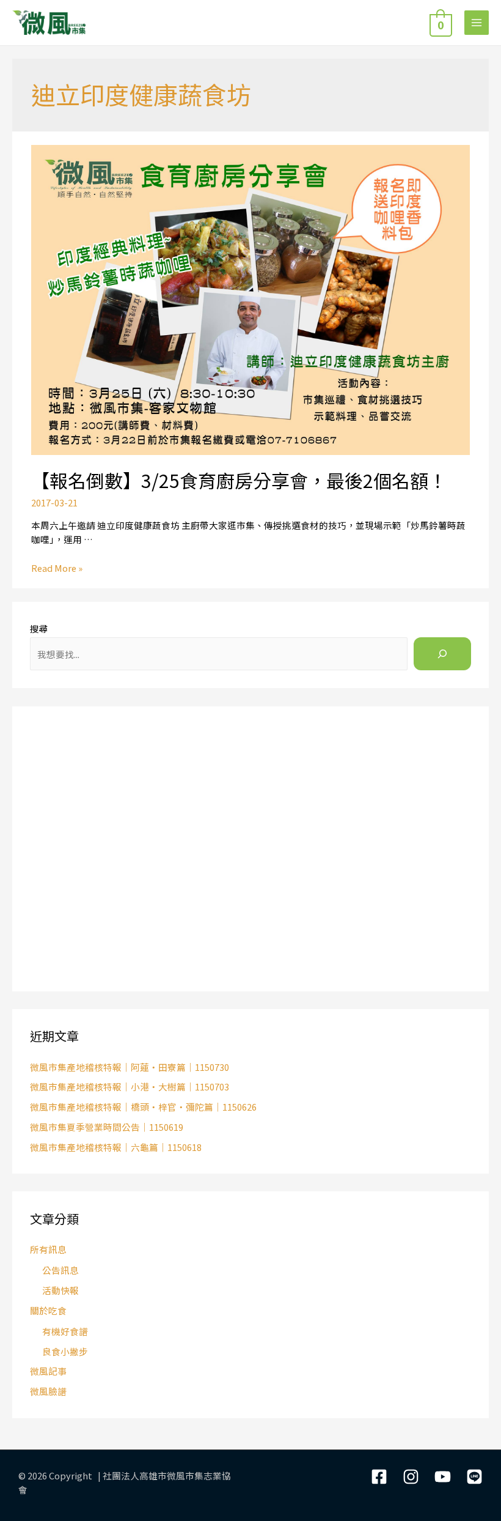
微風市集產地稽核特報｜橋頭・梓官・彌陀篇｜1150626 (143, 1106)
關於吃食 (48, 1310)
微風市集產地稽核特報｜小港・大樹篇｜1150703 (129, 1086)
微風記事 (48, 1370)
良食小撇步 (65, 1351)
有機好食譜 (65, 1331)
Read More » (56, 567)
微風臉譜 (48, 1391)
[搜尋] (442, 653)
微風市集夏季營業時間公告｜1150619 (106, 1126)
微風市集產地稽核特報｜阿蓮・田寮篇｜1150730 (129, 1066)
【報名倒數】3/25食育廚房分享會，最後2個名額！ (239, 480)
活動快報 (60, 1290)
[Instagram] (411, 1476)
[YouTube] (442, 1476)
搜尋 (39, 628)
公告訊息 (60, 1270)
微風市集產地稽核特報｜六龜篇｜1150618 (116, 1147)
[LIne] (474, 1476)
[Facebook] (379, 1476)
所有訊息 (48, 1249)
